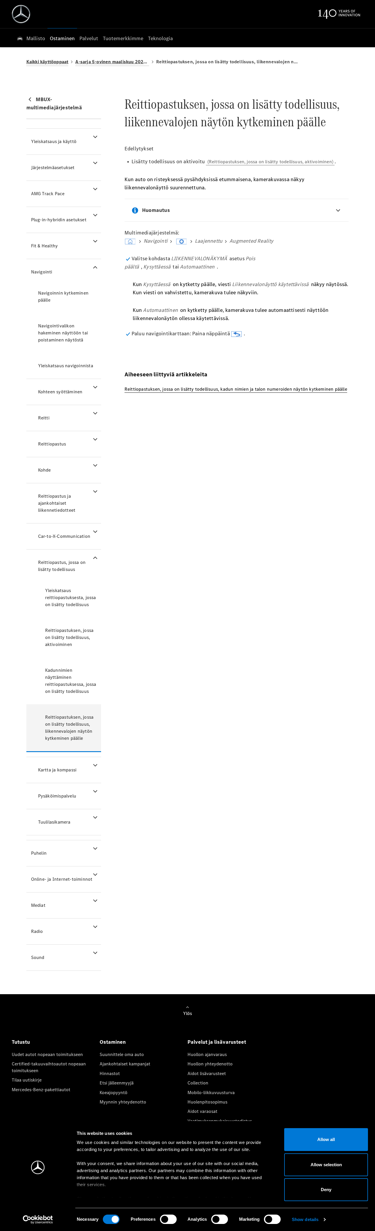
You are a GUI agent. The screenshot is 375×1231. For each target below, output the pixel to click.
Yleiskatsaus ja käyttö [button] (53, 141)
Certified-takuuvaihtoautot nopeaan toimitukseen (49, 1067)
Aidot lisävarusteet (207, 1073)
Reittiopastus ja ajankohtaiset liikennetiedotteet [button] (57, 503)
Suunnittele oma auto (122, 1054)
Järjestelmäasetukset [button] (53, 167)
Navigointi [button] (41, 272)
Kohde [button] (44, 470)
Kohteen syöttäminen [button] (60, 392)
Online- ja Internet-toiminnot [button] (62, 879)
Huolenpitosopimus (207, 1102)
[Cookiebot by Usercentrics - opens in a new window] (38, 1219)
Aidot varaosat (202, 1111)
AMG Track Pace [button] (48, 194)
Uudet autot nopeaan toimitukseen (47, 1054)
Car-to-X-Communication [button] (64, 536)
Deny (326, 1189)
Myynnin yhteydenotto (123, 1102)
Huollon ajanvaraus (207, 1054)
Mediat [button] (38, 905)
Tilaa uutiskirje (27, 1080)
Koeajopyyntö (113, 1092)
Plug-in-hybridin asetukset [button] (58, 220)
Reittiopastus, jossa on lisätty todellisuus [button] (62, 565)
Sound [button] (38, 957)
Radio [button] (37, 931)
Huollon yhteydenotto (210, 1064)
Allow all (326, 1139)
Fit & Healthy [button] (44, 246)
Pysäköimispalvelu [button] (57, 796)
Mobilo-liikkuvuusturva (211, 1092)
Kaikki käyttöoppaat (47, 62)
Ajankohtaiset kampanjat (125, 1064)
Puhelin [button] (39, 853)
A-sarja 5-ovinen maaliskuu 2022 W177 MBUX (112, 62)
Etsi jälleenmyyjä (117, 1083)
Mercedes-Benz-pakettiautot (41, 1090)
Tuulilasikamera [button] (54, 822)
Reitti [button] (44, 418)
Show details (305, 1219)
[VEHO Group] (21, 14)
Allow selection (326, 1164)
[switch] (168, 1219)
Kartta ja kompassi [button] (57, 770)
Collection (198, 1083)
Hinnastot (110, 1073)
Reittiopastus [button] (52, 444)
